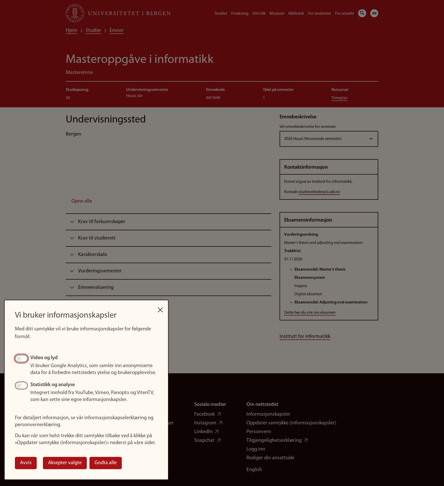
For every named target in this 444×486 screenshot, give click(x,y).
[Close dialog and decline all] (160, 307)
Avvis (26, 462)
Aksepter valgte (65, 462)
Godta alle (106, 462)
